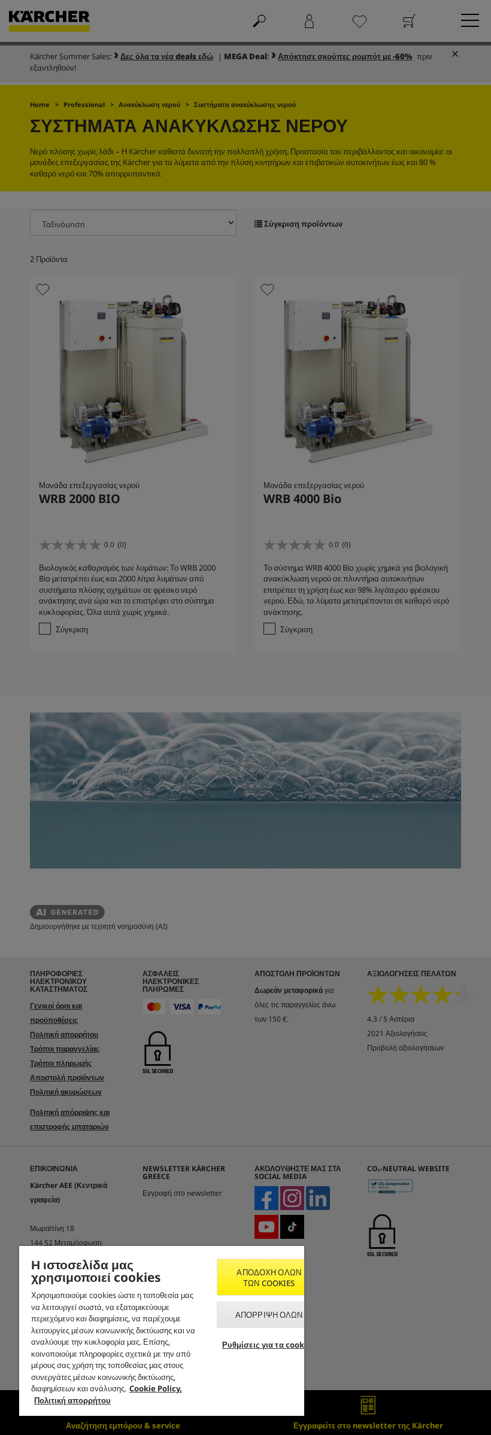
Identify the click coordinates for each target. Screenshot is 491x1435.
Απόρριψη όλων (269, 1314)
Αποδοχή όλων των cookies (269, 1277)
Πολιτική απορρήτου (72, 1400)
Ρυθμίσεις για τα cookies (269, 1344)
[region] (161, 1331)
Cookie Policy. (155, 1388)
